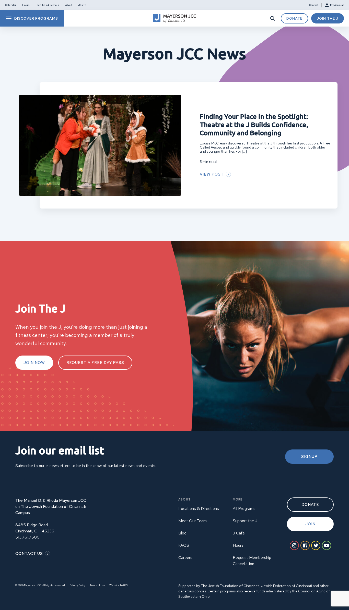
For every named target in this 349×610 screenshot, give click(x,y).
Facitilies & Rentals (47, 5)
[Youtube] (326, 545)
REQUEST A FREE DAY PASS (95, 362)
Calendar (10, 5)
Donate (294, 18)
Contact (313, 5)
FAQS (183, 545)
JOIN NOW (34, 362)
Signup (309, 456)
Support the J (245, 520)
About (68, 5)
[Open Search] (272, 18)
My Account (337, 5)
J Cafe (82, 5)
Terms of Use (97, 585)
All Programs (244, 508)
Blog (182, 533)
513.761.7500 (27, 537)
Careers (185, 557)
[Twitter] (315, 545)
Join (310, 524)
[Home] (174, 18)
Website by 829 (118, 585)
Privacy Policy (78, 585)
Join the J (327, 18)
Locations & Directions (198, 508)
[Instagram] (294, 545)
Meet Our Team (192, 520)
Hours (26, 5)
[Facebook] (305, 545)
